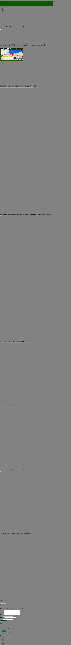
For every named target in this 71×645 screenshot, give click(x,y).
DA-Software (3, 630)
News (2, 12)
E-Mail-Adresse (2, 617)
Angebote (3, 637)
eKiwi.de (3, 2)
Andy (6, 28)
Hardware (3, 10)
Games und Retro (4, 638)
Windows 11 (4, 603)
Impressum (3, 4)
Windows (1, 603)
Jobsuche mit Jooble (4, 634)
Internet (3, 11)
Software (3, 9)
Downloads (3, 1)
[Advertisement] (26, 19)
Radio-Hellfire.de (4, 631)
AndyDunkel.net (4, 629)
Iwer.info (3, 633)
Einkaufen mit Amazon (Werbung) (6, 632)
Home (2, 8)
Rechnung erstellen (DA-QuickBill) (6, 628)
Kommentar (2, 614)
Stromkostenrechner (4, 3)
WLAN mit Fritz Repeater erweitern (5, 604)
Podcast (3, 642)
